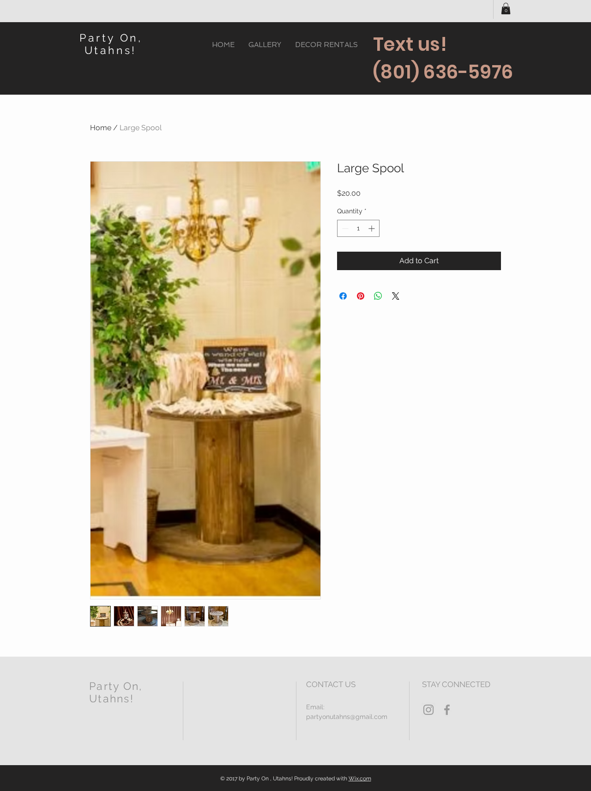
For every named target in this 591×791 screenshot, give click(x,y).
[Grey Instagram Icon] (428, 710)
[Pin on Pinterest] (360, 296)
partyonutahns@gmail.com (346, 716)
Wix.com (360, 778)
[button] (506, 8)
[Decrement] (344, 228)
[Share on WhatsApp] (378, 296)
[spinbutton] (358, 228)
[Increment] (372, 228)
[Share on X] (395, 296)
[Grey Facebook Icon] (447, 710)
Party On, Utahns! (110, 43)
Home (100, 127)
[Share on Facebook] (343, 296)
